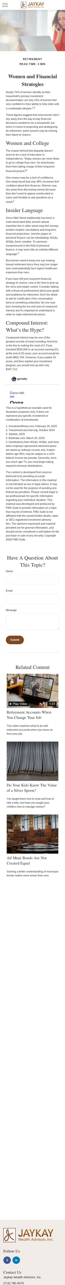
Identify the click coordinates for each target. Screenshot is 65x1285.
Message (11, 610)
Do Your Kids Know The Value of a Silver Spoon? (32, 787)
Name (9, 571)
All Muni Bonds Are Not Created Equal (27, 860)
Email (9, 590)
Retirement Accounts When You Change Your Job (29, 714)
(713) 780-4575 (13, 1283)
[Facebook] (7, 1260)
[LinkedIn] (16, 1260)
